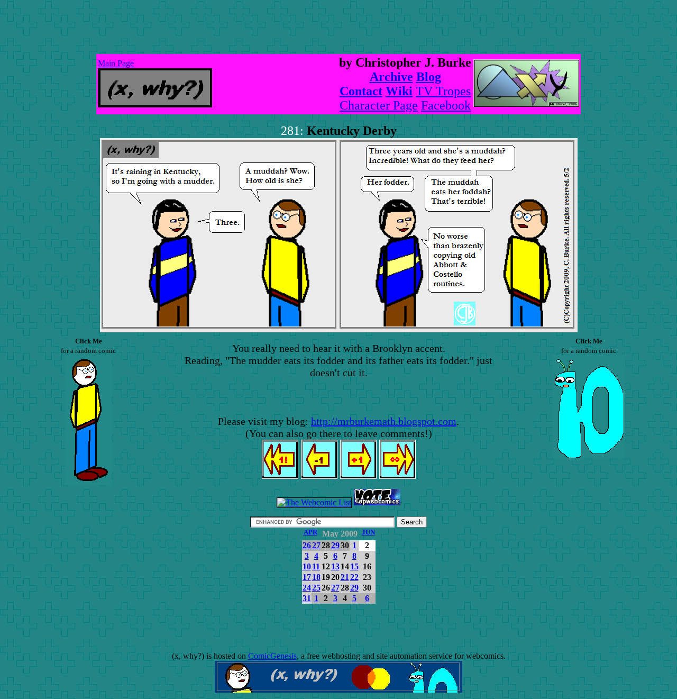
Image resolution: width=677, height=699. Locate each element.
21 (345, 577)
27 (316, 545)
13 (335, 566)
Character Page (379, 105)
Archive (391, 77)
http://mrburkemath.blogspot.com (383, 421)
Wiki (399, 91)
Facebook (446, 105)
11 (316, 566)
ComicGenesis (272, 655)
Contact (361, 91)
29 (335, 545)
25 (316, 587)
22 (354, 577)
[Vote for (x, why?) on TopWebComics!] (377, 502)
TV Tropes (443, 91)
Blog (428, 77)
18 (316, 577)
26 (307, 545)
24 (307, 587)
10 (307, 566)
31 (307, 598)
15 (354, 566)
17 (307, 577)
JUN (368, 532)
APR (310, 532)
